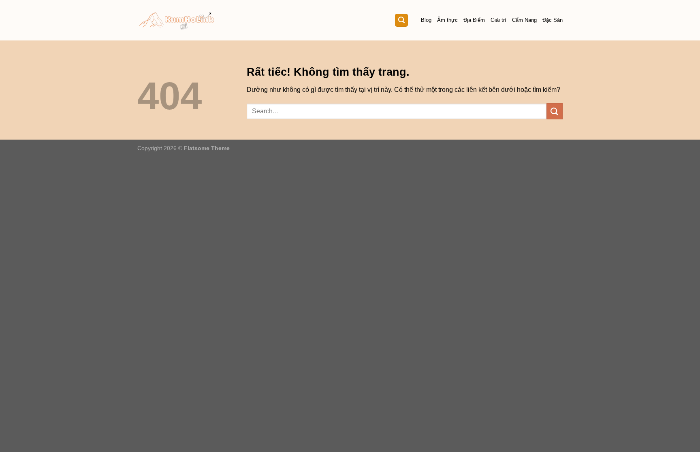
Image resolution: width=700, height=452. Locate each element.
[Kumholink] (177, 20)
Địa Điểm (474, 20)
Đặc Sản (552, 20)
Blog (426, 20)
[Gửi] (554, 111)
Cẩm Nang (524, 20)
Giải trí (498, 20)
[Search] (401, 20)
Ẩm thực (447, 20)
